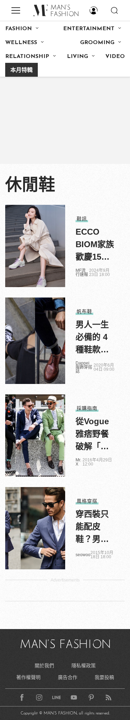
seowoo (83, 554)
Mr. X (78, 462)
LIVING (77, 56)
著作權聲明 (28, 677)
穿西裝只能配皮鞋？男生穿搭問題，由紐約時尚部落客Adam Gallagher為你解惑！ (95, 527)
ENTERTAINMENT (88, 29)
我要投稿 (104, 677)
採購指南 (87, 408)
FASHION (18, 29)
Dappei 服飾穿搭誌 (84, 367)
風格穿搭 (87, 501)
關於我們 (44, 665)
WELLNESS (21, 42)
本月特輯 (21, 70)
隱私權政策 (83, 665)
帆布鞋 (84, 311)
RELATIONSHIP (27, 56)
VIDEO (115, 56)
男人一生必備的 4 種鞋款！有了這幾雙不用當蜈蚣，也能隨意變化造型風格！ (92, 338)
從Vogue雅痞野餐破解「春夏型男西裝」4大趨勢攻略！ (94, 435)
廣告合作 (67, 677)
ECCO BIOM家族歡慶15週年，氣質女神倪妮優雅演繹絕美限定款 (95, 245)
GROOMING (97, 42)
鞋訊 (82, 218)
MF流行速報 (82, 272)
